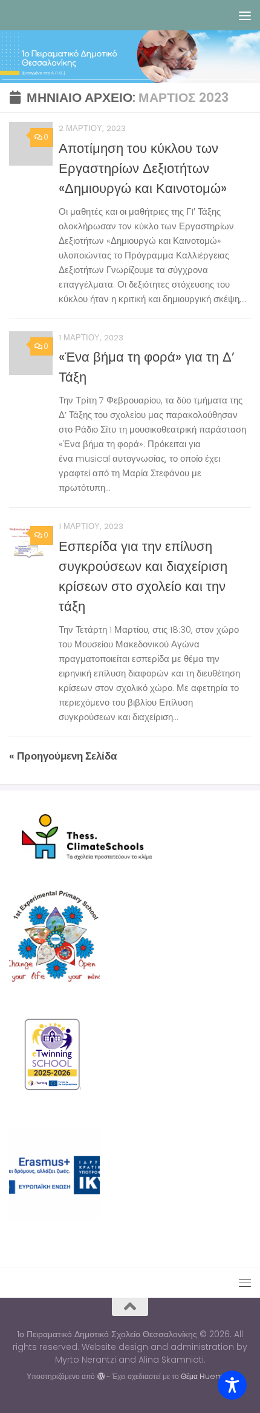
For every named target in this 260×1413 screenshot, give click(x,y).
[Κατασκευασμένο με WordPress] (100, 1376)
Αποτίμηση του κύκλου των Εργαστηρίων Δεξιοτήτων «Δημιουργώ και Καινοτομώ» (143, 168)
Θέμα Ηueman (207, 1376)
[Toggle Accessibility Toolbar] (232, 1385)
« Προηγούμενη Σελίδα (63, 756)
